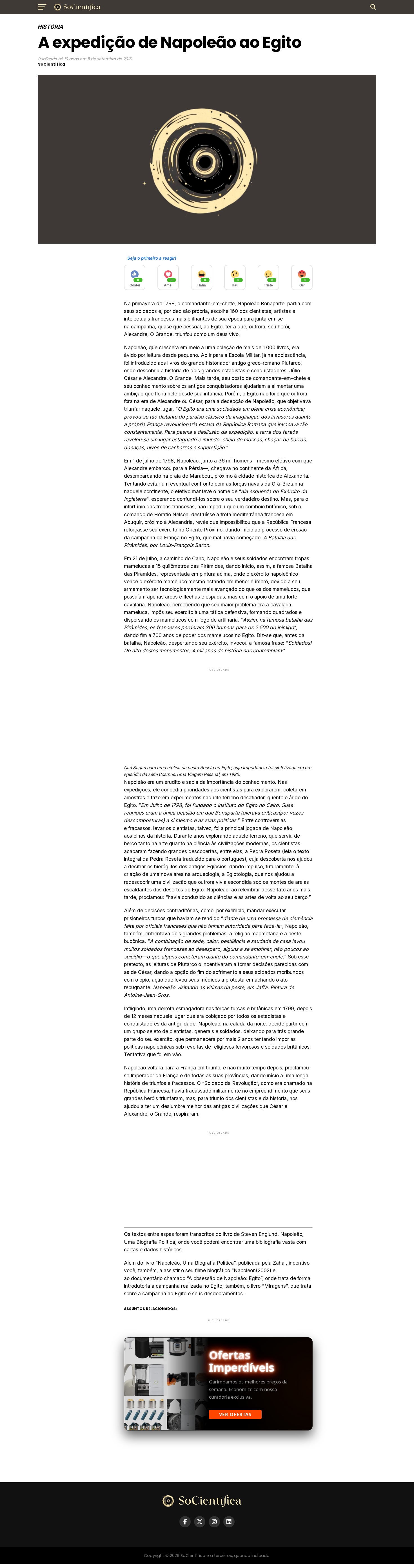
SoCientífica (51, 64)
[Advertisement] (218, 711)
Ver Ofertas (235, 1414)
